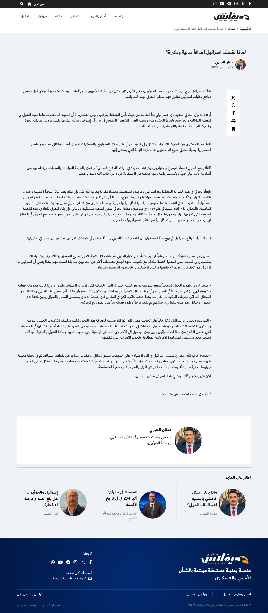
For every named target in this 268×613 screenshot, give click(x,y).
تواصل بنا (36, 594)
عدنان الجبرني (224, 62)
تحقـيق (25, 16)
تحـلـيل (74, 16)
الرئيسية (120, 16)
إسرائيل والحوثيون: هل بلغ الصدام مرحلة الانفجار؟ (41, 498)
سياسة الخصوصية (27, 605)
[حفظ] (233, 130)
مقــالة (58, 16)
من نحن (39, 4)
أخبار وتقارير (98, 16)
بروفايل (42, 16)
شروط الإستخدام (52, 605)
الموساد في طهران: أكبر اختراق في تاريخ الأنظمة (121, 498)
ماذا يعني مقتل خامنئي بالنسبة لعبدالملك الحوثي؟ (202, 498)
